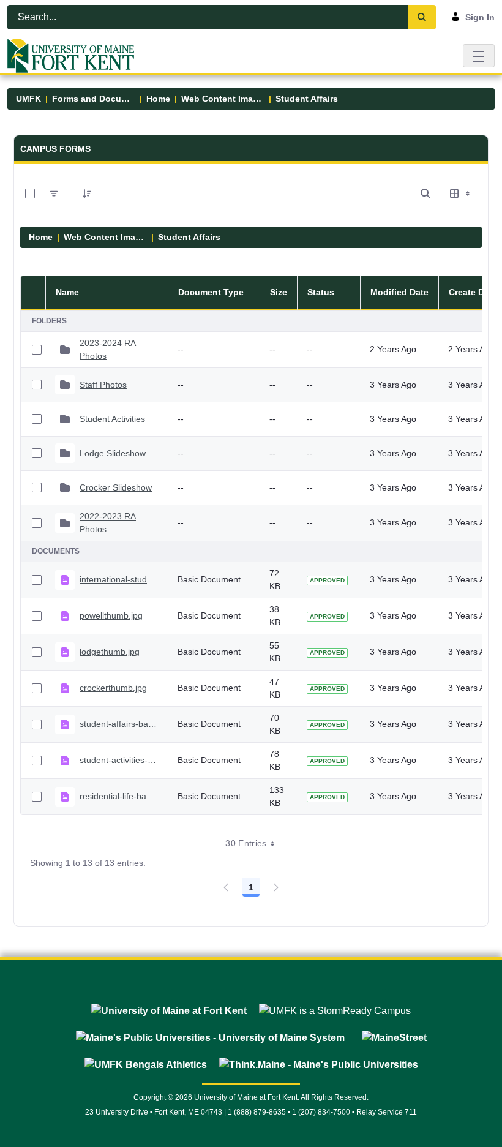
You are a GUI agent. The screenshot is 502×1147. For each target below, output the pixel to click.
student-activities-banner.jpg (119, 760)
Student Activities (112, 419)
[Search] (422, 17)
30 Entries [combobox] (246, 843)
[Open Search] (425, 193)
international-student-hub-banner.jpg (119, 579)
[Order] (87, 193)
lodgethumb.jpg (110, 651)
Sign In (480, 17)
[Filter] (54, 193)
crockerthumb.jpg (113, 688)
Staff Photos (103, 384)
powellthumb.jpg (111, 615)
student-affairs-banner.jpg (119, 724)
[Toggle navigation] (479, 55)
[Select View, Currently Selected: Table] (461, 193)
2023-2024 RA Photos (108, 349)
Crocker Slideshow (116, 487)
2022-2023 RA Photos (108, 522)
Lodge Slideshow (113, 453)
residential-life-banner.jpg (119, 796)
